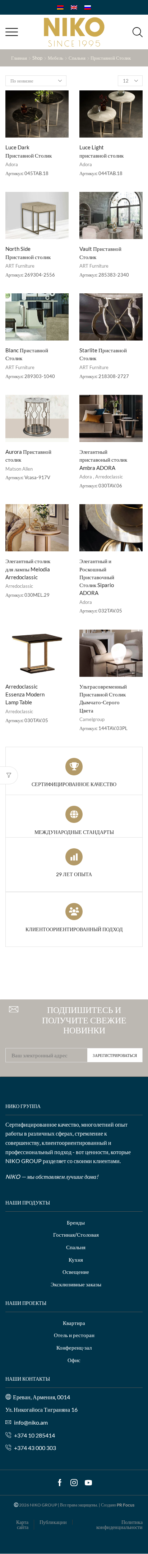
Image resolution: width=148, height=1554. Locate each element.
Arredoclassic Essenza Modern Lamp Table (25, 694)
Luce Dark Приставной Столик (28, 151)
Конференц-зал (74, 1347)
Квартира (74, 1323)
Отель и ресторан (74, 1335)
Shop (37, 58)
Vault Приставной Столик (100, 252)
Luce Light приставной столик (101, 151)
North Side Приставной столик (28, 252)
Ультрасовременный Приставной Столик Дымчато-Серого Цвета (103, 698)
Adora (11, 164)
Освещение (76, 1271)
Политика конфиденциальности (119, 1525)
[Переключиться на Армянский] (60, 7)
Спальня (77, 58)
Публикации (53, 1522)
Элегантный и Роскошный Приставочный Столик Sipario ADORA (96, 577)
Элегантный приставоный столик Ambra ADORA (103, 459)
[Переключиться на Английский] (74, 7)
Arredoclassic (109, 477)
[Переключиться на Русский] (87, 7)
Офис (74, 1360)
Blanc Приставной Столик (26, 354)
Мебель (55, 58)
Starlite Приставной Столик (103, 354)
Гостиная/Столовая (76, 1234)
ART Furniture (19, 266)
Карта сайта (22, 1525)
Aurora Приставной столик (28, 455)
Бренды (76, 1222)
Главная (19, 58)
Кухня (76, 1259)
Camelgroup (92, 719)
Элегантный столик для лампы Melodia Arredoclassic (27, 569)
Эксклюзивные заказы (76, 1284)
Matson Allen (19, 469)
